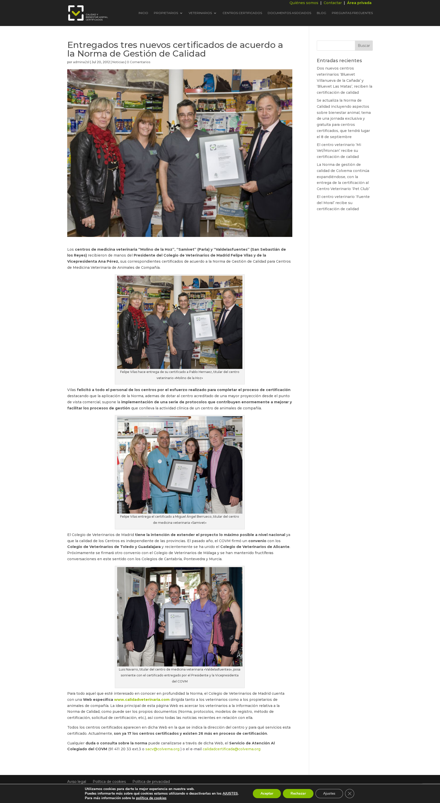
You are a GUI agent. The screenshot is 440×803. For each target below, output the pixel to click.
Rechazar (298, 793)
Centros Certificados (242, 13)
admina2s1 (81, 62)
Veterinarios (200, 13)
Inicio (143, 13)
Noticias (118, 62)
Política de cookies (109, 781)
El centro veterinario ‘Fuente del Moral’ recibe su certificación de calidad (343, 202)
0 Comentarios (138, 62)
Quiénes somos (304, 3)
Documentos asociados (289, 13)
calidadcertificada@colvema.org (231, 749)
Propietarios (166, 13)
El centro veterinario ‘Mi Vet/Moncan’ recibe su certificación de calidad (339, 150)
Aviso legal (76, 781)
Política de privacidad (151, 781)
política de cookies (151, 798)
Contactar (333, 3)
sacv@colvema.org (162, 749)
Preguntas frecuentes (352, 13)
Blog (321, 13)
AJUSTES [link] (230, 793)
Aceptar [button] (266, 793)
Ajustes (329, 793)
